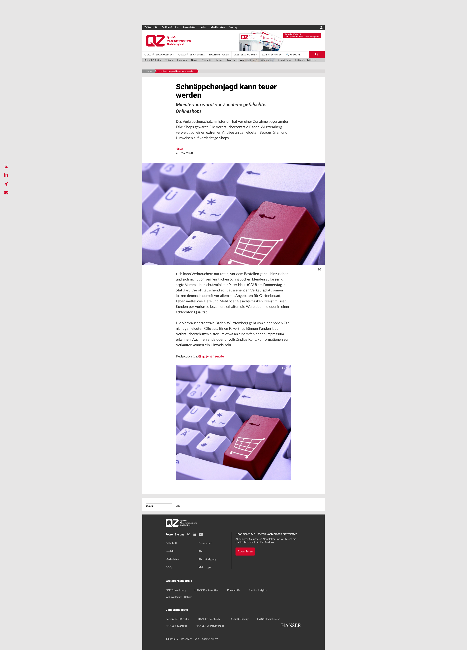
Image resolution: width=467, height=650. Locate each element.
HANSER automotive (206, 590)
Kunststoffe (233, 590)
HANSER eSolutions (268, 619)
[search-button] (317, 54)
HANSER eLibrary (238, 619)
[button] (233, 422)
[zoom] (319, 269)
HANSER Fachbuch (209, 619)
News (179, 148)
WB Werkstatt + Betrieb (179, 597)
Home (149, 71)
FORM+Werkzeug (176, 590)
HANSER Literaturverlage (210, 626)
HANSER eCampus (176, 626)
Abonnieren (245, 551)
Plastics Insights (258, 590)
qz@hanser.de (213, 356)
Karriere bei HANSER (177, 619)
